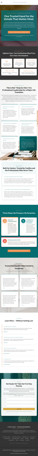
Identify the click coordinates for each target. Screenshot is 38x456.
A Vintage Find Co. (11, 440)
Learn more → (6, 331)
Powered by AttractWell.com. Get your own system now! (19, 453)
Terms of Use (27, 440)
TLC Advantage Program (15, 438)
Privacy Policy (22, 440)
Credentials (27, 438)
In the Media (32, 438)
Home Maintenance (7, 438)
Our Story (22, 438)
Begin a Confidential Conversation (19, 32)
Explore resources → (7, 353)
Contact (17, 440)
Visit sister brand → (7, 364)
